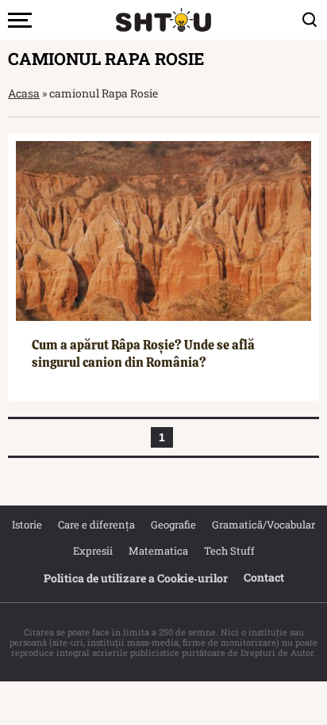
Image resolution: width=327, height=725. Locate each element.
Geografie (173, 524)
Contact (264, 577)
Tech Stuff (229, 551)
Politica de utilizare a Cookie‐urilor (136, 578)
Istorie (27, 524)
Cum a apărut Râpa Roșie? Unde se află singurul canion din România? (143, 354)
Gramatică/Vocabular (263, 524)
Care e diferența (96, 524)
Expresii (93, 551)
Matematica (158, 551)
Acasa (24, 93)
